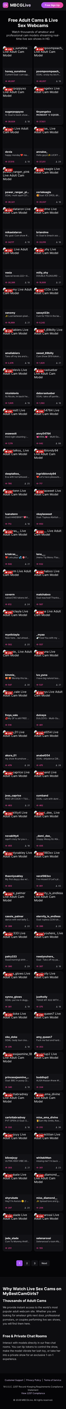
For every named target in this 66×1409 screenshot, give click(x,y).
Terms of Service (52, 1380)
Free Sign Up (52, 5)
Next (44, 1263)
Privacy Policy (33, 1380)
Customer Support (14, 1380)
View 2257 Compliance (33, 1393)
